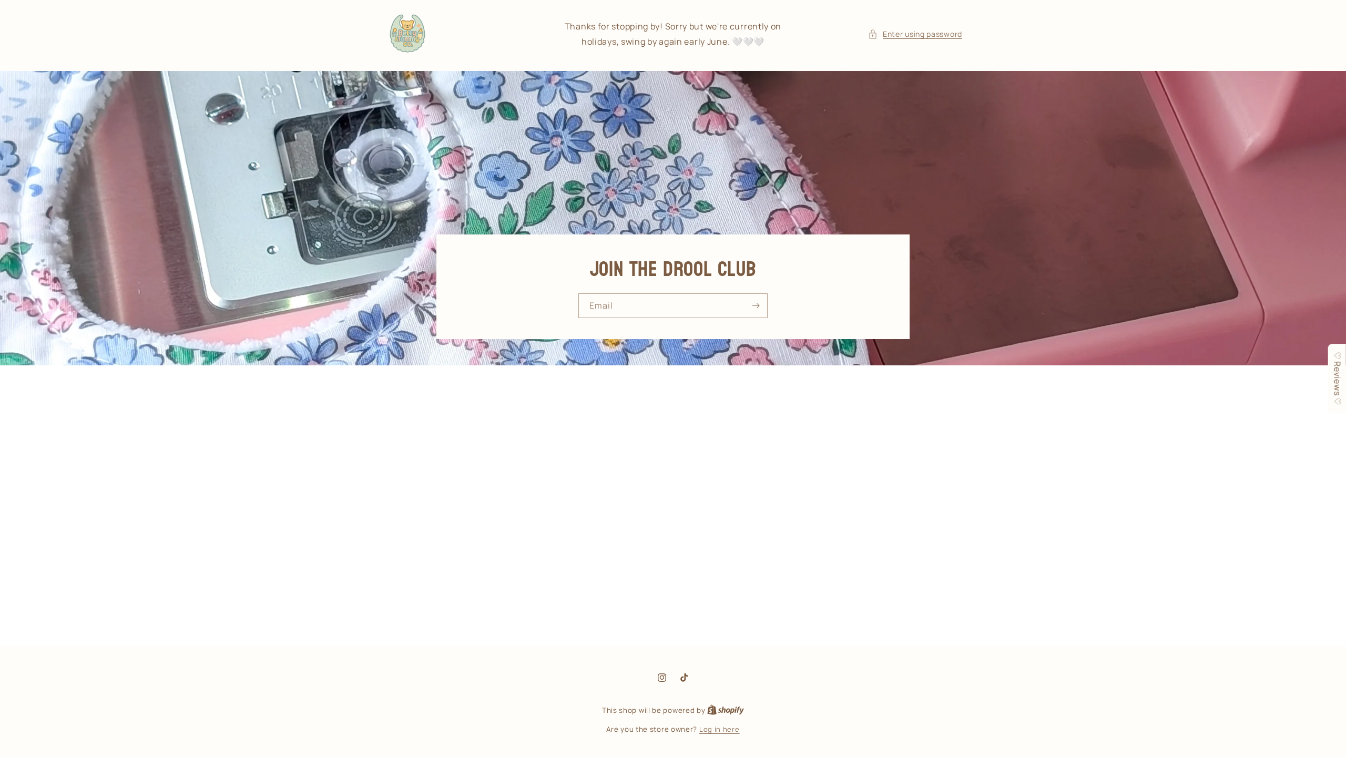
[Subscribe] (755, 305)
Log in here (719, 729)
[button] (915, 33)
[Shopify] (725, 710)
